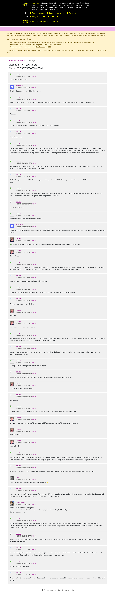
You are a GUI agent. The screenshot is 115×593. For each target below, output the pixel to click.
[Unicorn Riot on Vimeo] (48, 16)
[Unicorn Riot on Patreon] (57, 16)
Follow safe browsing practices (21, 45)
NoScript (58, 45)
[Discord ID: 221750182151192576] (12, 75)
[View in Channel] (33, 76)
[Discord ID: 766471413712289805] (12, 87)
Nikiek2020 (19, 86)
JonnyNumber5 (21, 502)
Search (54, 21)
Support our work (56, 13)
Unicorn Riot (35, 3)
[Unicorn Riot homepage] (25, 4)
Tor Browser (40, 47)
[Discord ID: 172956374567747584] (12, 478)
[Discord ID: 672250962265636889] (12, 503)
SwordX (18, 74)
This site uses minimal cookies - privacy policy (59, 590)
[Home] (25, 22)
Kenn (17, 477)
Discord (13, 61)
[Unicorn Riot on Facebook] (44, 16)
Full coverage (37, 13)
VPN (49, 47)
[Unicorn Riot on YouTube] (53, 16)
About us (72, 13)
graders (22, 61)
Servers (34, 21)
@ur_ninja (35, 16)
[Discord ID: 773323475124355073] (12, 239)
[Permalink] (35, 76)
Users (45, 21)
